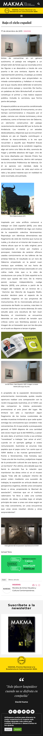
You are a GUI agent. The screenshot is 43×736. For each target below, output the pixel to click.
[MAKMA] (6, 588)
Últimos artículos (13, 580)
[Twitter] (36, 585)
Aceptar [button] (17, 729)
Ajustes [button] (8, 729)
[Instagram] (39, 585)
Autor (4, 580)
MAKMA (27, 31)
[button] (38, 4)
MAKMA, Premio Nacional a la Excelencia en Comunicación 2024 (24, 11)
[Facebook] (33, 585)
